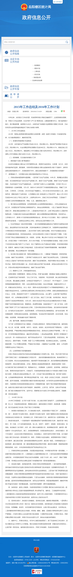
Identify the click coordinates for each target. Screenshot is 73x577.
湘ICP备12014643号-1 (19, 563)
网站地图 (36, 540)
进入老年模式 (58, 2)
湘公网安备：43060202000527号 (39, 563)
